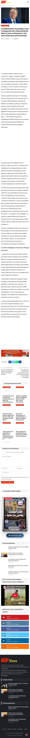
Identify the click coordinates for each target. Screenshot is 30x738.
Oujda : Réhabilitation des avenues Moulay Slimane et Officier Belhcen (7, 372)
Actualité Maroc (5, 25)
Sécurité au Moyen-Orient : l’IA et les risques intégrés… (18, 684)
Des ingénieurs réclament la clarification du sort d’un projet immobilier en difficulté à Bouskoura (22, 373)
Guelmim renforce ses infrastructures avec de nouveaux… (18, 572)
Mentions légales (12, 729)
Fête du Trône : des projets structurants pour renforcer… (16, 553)
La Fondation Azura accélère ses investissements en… (17, 560)
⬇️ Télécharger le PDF (15, 535)
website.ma (19, 735)
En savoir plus (4, 675)
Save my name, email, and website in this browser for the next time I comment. (15, 478)
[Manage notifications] (26, 735)
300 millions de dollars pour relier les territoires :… (18, 566)
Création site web (11, 735)
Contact (26, 729)
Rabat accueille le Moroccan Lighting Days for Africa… (18, 547)
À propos (4, 729)
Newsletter (20, 729)
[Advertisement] (15, 57)
